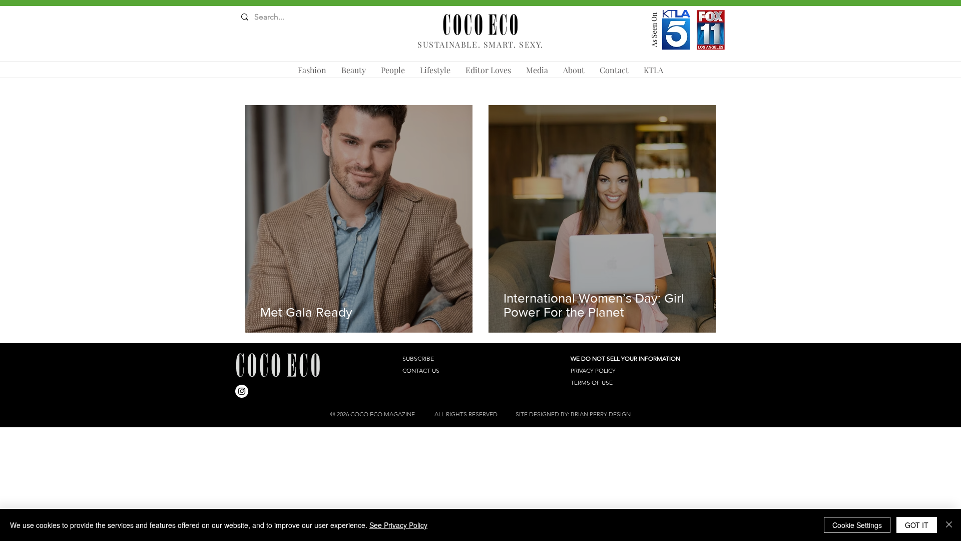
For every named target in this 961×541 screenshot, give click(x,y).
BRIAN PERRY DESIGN (601, 414)
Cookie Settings (857, 525)
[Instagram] (241, 391)
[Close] (949, 525)
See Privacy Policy (398, 525)
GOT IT (916, 525)
